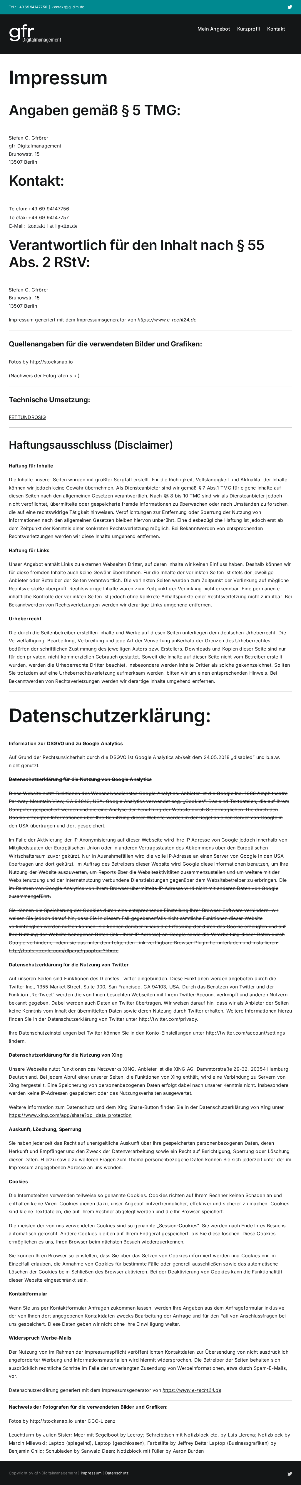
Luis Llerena (241, 1435)
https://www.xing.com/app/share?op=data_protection (70, 1115)
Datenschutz (117, 1473)
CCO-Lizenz (101, 1421)
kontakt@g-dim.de (68, 7)
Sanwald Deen (97, 1451)
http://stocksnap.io (51, 362)
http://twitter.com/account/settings (245, 1033)
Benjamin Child (26, 1451)
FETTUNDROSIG (27, 417)
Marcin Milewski (27, 1443)
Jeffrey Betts (192, 1443)
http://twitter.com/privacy (168, 1019)
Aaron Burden (188, 1451)
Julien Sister (57, 1435)
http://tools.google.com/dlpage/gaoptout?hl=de (63, 950)
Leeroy (135, 1435)
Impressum (91, 1473)
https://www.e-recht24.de (167, 320)
